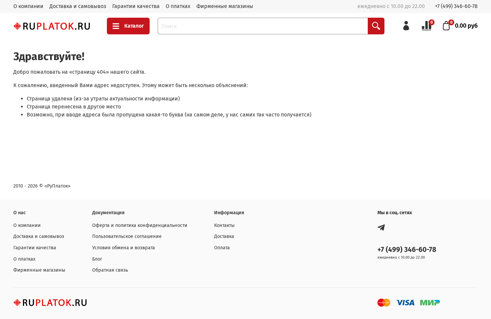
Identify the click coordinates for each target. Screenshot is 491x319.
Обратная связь (110, 270)
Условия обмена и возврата (123, 248)
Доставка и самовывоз (77, 6)
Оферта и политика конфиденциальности (139, 225)
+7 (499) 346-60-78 (456, 6)
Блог (97, 259)
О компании (28, 6)
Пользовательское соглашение (127, 236)
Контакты (224, 225)
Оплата (222, 248)
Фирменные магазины (224, 6)
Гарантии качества (136, 6)
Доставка (224, 236)
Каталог (134, 26)
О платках (178, 6)
